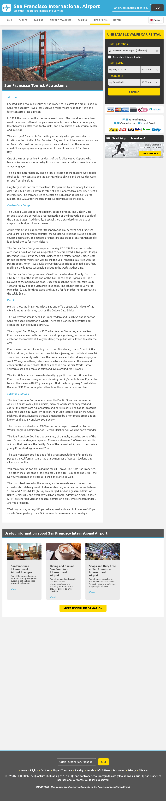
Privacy (132, 770)
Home (9, 20)
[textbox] (134, 50)
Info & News (100, 20)
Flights (23, 20)
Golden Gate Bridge (18, 205)
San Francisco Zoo (18, 393)
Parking (82, 20)
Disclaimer (119, 770)
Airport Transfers (60, 20)
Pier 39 (11, 300)
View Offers (150, 153)
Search (134, 91)
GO (157, 7)
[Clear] (157, 50)
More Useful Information (83, 608)
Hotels (117, 20)
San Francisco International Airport (56, 7)
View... (14, 589)
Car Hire (38, 20)
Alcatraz (12, 97)
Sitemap (143, 770)
